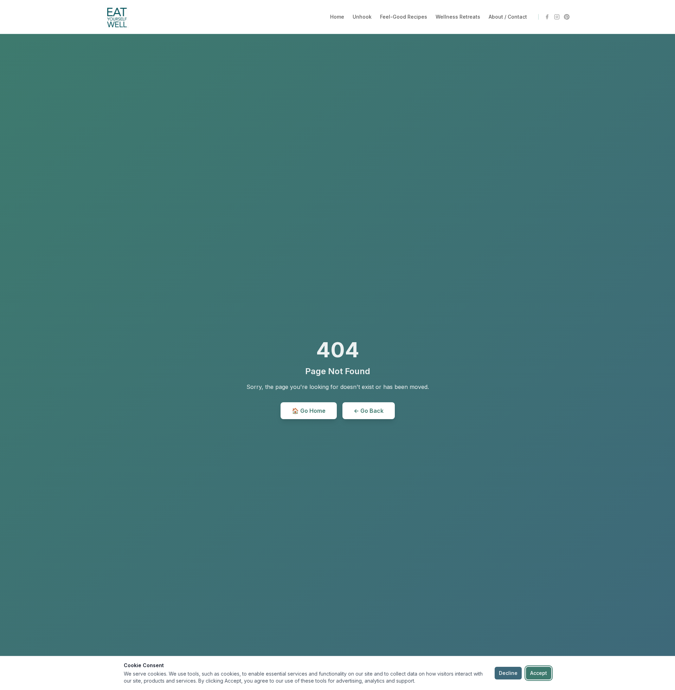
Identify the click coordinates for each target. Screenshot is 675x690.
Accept (538, 673)
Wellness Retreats (458, 17)
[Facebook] (547, 17)
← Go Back (369, 410)
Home (337, 17)
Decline (508, 673)
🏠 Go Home (309, 410)
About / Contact (508, 17)
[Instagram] (557, 17)
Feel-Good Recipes (403, 17)
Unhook (362, 17)
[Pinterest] (567, 17)
